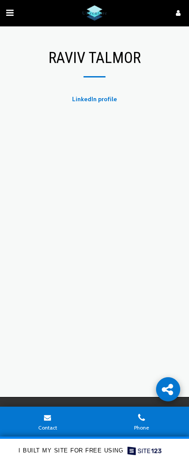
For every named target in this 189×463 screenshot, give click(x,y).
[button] (9, 12)
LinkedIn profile (94, 99)
